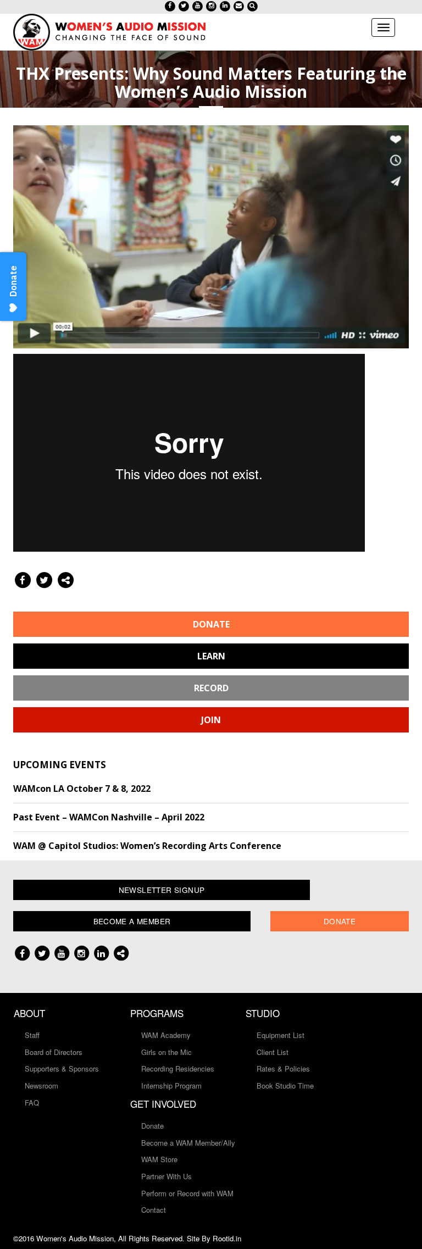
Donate (211, 624)
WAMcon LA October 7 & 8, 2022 (82, 788)
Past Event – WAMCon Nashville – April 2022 (108, 817)
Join (211, 720)
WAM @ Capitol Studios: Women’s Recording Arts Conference (147, 846)
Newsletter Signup (162, 889)
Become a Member (132, 920)
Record (211, 688)
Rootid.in (227, 1238)
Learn (211, 656)
